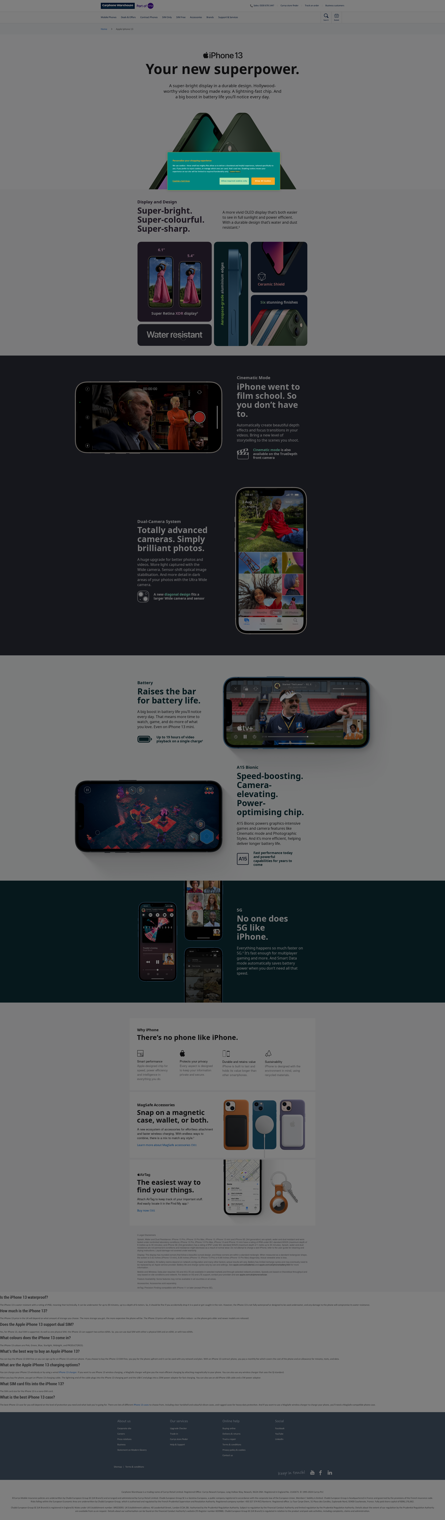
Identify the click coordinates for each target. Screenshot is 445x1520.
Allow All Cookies (263, 181)
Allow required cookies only (234, 181)
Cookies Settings (181, 181)
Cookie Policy (234, 172)
